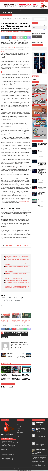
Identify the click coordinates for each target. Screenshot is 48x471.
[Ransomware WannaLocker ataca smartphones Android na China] (26, 369)
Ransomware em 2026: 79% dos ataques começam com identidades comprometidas (42, 153)
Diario (18, 424)
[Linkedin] (36, 1)
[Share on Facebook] (3, 37)
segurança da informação (13, 334)
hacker (13, 332)
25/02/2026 (36, 93)
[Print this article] (22, 37)
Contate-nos (3, 12)
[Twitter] (42, 1)
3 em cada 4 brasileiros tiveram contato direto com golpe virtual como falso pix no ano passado (16, 378)
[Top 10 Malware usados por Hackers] (34, 187)
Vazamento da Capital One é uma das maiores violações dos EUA (26, 320)
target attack (24, 334)
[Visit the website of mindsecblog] (11, 348)
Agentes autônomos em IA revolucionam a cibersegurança (39, 452)
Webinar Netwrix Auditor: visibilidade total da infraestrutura (39, 101)
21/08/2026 (41, 147)
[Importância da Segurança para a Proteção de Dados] (39, 133)
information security (22, 332)
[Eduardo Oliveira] (33, 451)
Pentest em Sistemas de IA (41, 180)
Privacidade (42, 40)
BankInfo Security (11, 47)
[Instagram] (47, 1)
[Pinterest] (45, 1)
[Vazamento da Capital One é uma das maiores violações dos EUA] (26, 315)
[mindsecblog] (33, 424)
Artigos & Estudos (37, 140)
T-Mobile (3, 51)
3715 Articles (25, 342)
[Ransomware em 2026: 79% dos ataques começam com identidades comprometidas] (42, 59)
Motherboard (19, 245)
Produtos (18, 436)
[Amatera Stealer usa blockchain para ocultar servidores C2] (39, 71)
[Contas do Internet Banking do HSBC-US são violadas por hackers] (16, 315)
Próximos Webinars (20, 438)
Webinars (35, 82)
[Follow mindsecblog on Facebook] (13, 348)
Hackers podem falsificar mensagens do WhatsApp (16, 280)
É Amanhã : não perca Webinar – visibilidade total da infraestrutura (39, 90)
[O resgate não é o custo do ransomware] (34, 194)
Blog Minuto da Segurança (23, 201)
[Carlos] (33, 444)
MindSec (10, 12)
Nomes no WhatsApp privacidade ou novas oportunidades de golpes (41, 202)
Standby (18, 440)
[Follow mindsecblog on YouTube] (18, 348)
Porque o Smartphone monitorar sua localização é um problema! (5, 377)
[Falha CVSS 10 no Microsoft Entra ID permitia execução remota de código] (42, 54)
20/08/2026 (41, 156)
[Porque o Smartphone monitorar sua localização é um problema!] (6, 369)
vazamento (4, 337)
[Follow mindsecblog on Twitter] (15, 348)
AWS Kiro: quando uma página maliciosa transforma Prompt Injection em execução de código (42, 172)
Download (38, 10)
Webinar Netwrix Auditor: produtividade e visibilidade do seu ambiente (39, 123)
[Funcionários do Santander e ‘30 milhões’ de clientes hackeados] (5, 315)
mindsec (4, 334)
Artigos (12, 10)
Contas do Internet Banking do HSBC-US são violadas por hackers (16, 320)
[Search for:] (39, 19)
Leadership (24, 10)
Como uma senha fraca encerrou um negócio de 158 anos (38, 438)
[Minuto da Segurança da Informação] (24, 8)
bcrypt (12, 167)
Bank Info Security (10, 245)
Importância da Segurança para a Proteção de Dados (39, 135)
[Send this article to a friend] (18, 37)
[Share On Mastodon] (29, 37)
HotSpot (18, 428)
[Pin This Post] (14, 37)
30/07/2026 (41, 206)
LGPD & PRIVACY (31, 10)
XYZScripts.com (28, 470)
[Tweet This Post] (7, 37)
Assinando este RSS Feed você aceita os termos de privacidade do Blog (38, 33)
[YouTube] (40, 1)
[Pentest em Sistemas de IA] (36, 67)
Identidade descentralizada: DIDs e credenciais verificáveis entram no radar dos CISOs (42, 162)
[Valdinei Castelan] (33, 430)
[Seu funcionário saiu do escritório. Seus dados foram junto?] (36, 54)
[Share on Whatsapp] (25, 37)
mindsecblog (11, 34)
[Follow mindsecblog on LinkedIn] (20, 348)
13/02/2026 (36, 104)
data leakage (7, 332)
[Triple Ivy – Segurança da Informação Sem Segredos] (39, 111)
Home (2, 10)
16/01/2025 (36, 136)
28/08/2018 (5, 34)
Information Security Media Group (15, 122)
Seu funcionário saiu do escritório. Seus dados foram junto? (42, 144)
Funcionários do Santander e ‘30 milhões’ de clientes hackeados (5, 320)
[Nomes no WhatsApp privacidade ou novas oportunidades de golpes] (34, 201)
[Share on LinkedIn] (10, 37)
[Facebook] (38, 1)
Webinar (18, 10)
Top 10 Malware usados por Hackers (42, 187)
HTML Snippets (19, 470)
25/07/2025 (36, 125)
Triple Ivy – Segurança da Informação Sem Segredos (39, 113)
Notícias (7, 10)
